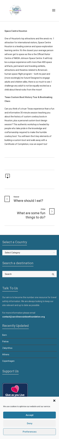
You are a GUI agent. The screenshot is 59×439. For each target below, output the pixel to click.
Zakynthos (7, 348)
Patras (5, 341)
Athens (5, 354)
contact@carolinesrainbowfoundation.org (23, 316)
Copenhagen (8, 361)
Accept (29, 415)
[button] (54, 400)
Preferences (29, 431)
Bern (4, 335)
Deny (29, 423)
